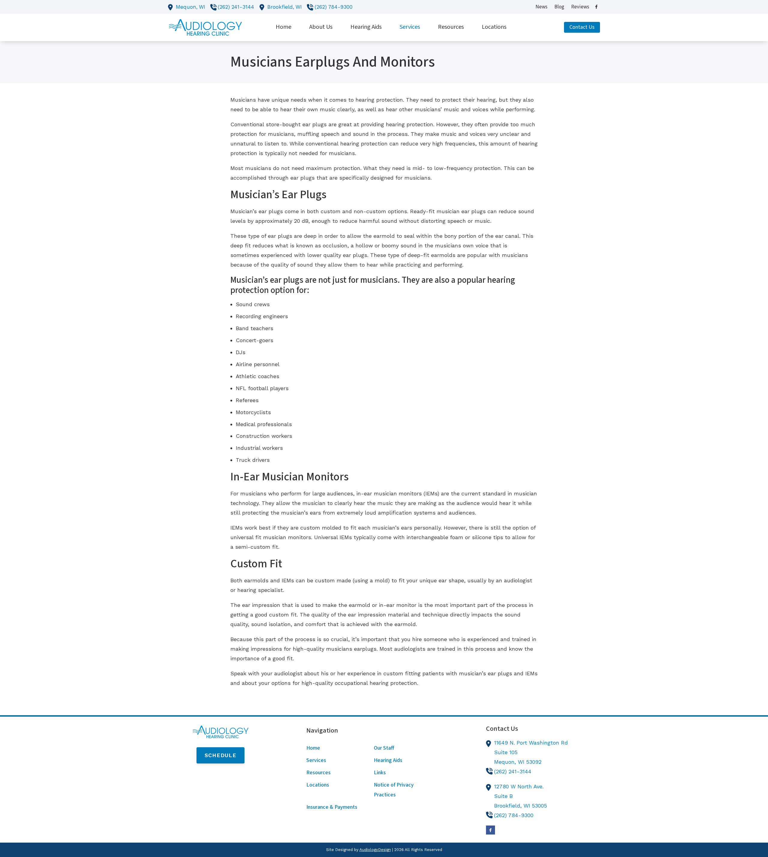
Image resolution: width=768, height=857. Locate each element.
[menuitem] (541, 7)
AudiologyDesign (375, 849)
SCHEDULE (220, 755)
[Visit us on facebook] (596, 7)
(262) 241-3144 (236, 7)
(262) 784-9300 (333, 7)
